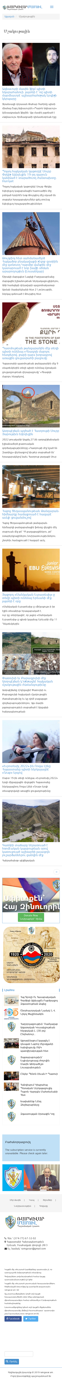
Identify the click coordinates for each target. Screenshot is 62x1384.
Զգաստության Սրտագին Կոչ (37, 1114)
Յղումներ (47, 1200)
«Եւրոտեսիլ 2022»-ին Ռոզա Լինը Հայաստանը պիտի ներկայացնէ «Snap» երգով (26, 769)
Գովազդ (43, 1206)
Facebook (14, 1318)
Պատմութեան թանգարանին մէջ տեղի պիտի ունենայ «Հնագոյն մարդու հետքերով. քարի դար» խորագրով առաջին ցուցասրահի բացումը (30, 353)
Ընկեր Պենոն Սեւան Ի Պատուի (39, 1073)
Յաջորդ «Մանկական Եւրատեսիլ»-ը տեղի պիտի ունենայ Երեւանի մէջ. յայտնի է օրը (28, 598)
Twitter (32, 1318)
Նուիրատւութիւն (22, 1206)
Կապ (31, 1200)
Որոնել (13, 1361)
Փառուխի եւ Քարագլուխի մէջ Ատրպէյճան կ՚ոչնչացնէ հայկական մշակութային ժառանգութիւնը (27, 681)
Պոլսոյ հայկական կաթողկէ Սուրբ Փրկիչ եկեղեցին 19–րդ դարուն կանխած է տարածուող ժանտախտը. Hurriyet (29, 176)
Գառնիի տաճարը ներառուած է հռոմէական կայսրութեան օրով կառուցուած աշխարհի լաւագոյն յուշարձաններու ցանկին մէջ (26, 850)
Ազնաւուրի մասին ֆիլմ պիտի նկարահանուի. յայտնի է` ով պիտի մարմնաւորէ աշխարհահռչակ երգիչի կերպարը (29, 94)
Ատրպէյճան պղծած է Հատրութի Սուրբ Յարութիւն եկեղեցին (30, 432)
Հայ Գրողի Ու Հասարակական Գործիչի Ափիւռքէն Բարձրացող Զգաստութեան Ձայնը (39, 1001)
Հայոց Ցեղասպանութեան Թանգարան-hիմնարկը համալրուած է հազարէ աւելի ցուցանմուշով (30, 514)
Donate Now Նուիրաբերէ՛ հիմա (31, 917)
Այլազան (9, 16)
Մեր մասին (15, 1200)
